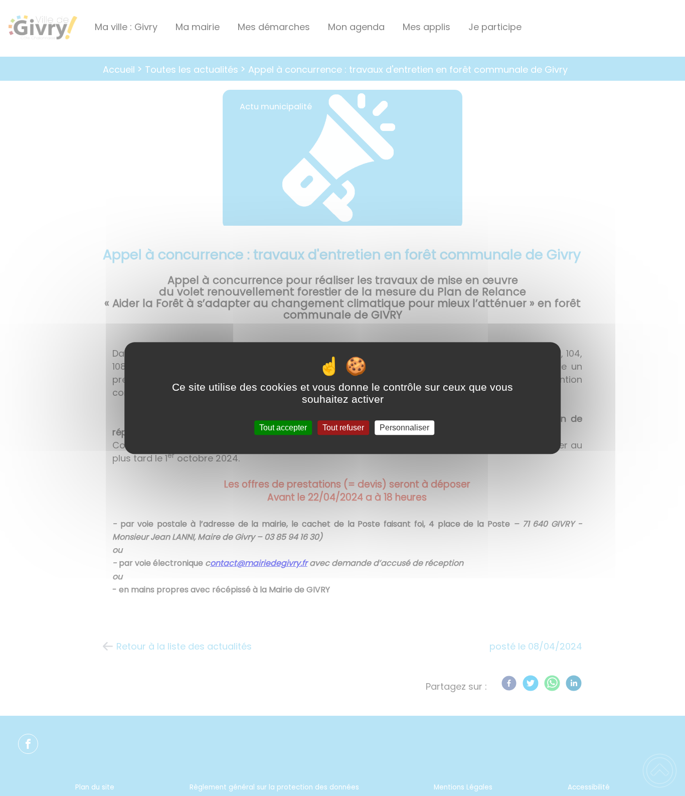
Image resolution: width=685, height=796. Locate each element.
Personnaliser (404, 427)
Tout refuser (343, 427)
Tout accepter (283, 427)
